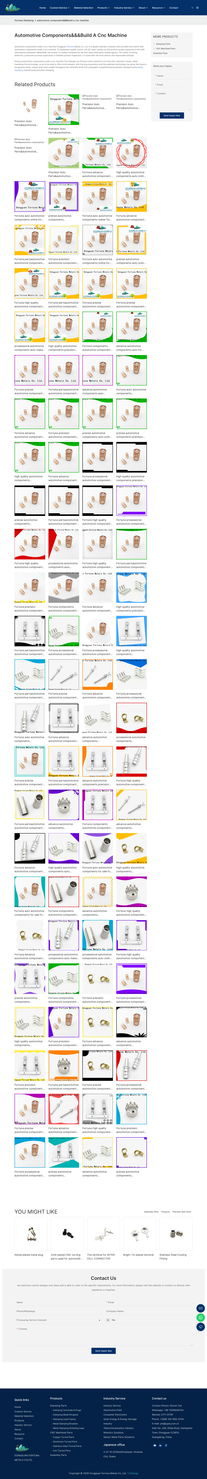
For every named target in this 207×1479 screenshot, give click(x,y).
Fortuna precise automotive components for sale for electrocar (97, 304)
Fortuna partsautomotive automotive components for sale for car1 (131, 565)
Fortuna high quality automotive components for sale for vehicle (97, 522)
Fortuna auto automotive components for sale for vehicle (97, 869)
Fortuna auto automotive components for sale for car (29, 913)
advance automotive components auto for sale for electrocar (129, 348)
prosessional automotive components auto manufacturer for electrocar (63, 565)
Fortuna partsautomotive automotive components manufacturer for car (63, 1087)
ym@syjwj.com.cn (169, 1423)
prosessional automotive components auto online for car (97, 956)
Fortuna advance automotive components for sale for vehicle (97, 608)
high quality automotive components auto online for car (130, 174)
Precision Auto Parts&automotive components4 (59, 174)
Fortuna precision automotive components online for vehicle (131, 1130)
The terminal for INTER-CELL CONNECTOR (101, 1256)
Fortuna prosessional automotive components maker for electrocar (63, 652)
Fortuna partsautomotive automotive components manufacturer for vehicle (29, 261)
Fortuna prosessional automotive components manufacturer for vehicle (131, 1087)
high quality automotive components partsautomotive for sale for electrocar (131, 652)
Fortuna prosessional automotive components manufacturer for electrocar (131, 695)
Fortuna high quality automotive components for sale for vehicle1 (131, 913)
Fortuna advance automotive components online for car (63, 478)
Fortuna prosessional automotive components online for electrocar (131, 1000)
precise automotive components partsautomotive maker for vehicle (62, 1173)
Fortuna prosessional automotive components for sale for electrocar (97, 478)
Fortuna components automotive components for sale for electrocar (97, 826)
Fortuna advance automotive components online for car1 (97, 695)
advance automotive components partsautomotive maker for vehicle (62, 826)
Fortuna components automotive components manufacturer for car (63, 608)
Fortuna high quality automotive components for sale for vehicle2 (97, 1130)
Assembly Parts (151, 1212)
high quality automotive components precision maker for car (130, 478)
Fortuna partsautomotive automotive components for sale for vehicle (63, 391)
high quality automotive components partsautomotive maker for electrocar (29, 478)
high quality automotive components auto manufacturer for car (62, 869)
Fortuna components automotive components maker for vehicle (63, 913)
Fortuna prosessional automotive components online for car (29, 1173)
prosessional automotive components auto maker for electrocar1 (63, 956)
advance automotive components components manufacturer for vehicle (131, 826)
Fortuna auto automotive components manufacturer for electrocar (29, 739)
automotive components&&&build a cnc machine (63, 20)
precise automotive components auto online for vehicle (130, 261)
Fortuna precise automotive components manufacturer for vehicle (29, 782)
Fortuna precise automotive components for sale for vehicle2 (29, 1130)
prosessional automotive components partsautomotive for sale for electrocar (131, 739)
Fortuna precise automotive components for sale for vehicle (29, 391)
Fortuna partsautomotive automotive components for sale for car (63, 304)
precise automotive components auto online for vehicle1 (96, 435)
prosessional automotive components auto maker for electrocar (29, 348)
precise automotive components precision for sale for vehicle (129, 435)
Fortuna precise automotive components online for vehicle (63, 695)
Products (165, 1212)
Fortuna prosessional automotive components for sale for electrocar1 (97, 652)
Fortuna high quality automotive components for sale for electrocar (131, 956)
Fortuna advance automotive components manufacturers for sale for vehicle (97, 174)
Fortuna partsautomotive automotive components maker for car (63, 782)
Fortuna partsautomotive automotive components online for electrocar (29, 826)
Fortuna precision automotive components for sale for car (63, 435)
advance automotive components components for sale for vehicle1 (96, 1173)
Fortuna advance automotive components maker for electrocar (29, 956)
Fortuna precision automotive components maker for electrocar (97, 1000)
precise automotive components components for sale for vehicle (29, 522)
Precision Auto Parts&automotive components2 (127, 106)
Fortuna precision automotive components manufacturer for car (63, 261)
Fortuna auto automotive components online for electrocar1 (97, 261)
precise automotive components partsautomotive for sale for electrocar (131, 1173)
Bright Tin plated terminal (138, 1254)
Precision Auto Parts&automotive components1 (93, 106)
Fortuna (70, 46)
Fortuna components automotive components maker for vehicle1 (63, 1000)
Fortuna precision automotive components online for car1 (29, 1087)
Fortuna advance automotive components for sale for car (131, 217)
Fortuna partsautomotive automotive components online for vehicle (63, 522)
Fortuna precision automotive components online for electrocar (63, 1043)
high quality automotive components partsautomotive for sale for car (131, 869)
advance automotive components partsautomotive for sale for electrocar (97, 913)
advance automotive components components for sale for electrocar (130, 1043)
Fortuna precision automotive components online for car (29, 608)
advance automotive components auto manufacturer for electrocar (94, 391)
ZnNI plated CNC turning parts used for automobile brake (66, 1256)
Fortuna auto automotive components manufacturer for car (131, 391)
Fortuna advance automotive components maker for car (29, 869)
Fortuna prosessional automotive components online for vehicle (131, 522)
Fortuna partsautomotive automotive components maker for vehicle (29, 695)
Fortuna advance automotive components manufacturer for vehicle (63, 739)
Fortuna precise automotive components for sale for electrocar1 (131, 304)
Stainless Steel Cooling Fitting (173, 1256)
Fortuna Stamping (24, 20)
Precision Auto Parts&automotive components (25, 123)
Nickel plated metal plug (29, 1254)
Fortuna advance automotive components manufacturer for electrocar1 (63, 1130)
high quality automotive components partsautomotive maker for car (29, 1043)
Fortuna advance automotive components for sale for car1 (29, 435)
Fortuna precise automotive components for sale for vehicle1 (97, 1087)
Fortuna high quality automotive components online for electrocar (97, 565)
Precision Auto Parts (182, 1212)
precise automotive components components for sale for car (29, 1000)
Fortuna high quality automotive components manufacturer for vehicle (131, 782)
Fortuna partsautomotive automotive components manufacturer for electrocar (29, 652)
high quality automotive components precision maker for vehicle (62, 348)
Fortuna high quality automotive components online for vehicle (29, 565)
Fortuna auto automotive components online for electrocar (29, 217)
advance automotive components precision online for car (95, 782)
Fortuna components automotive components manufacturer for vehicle (97, 348)
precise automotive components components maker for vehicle (62, 217)
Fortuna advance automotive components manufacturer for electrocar (97, 1043)
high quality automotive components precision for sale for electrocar (130, 608)
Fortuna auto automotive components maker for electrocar (97, 217)
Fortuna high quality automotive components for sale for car (29, 304)
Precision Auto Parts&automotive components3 (25, 149)
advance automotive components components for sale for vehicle (96, 739)
